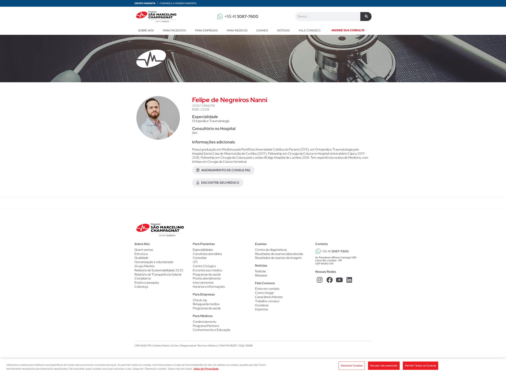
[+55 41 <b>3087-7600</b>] (318, 251)
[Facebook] (329, 279)
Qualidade (141, 258)
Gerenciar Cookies (352, 365)
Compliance (142, 278)
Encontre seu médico (207, 270)
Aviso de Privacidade (206, 368)
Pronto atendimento (207, 278)
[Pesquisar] (366, 16)
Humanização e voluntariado (153, 262)
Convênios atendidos (207, 254)
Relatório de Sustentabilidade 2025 (158, 270)
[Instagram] (319, 279)
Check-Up (200, 300)
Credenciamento (204, 322)
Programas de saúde (207, 274)
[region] (253, 366)
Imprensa (261, 309)
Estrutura (141, 254)
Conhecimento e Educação (211, 330)
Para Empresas (206, 30)
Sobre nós (146, 30)
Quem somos (143, 250)
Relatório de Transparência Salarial (157, 274)
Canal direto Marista (268, 297)
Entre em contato (267, 289)
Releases (261, 275)
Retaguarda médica (206, 304)
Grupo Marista (144, 3)
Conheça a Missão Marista (178, 3)
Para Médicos (237, 30)
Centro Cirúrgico (204, 266)
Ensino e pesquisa (146, 282)
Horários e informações (209, 287)
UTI (195, 262)
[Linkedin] (349, 279)
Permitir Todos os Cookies (420, 365)
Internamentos (203, 283)
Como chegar (264, 293)
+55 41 (241, 16)
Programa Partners (206, 326)
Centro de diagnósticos (271, 250)
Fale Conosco (265, 283)
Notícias (283, 30)
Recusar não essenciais (383, 365)
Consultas (200, 258)
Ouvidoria (261, 305)
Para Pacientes (174, 30)
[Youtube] (339, 279)
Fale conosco (309, 30)
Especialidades (203, 250)
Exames (262, 30)
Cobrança (141, 287)
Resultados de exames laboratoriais (279, 254)
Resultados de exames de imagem (278, 258)
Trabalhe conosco (267, 301)
